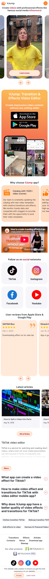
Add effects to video (12, 527)
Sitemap (24, 543)
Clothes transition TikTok (14, 520)
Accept (18, 575)
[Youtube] (35, 563)
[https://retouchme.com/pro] (24, 553)
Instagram (36, 279)
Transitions (13, 537)
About (22, 540)
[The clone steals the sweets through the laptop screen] (15, 156)
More (6, 468)
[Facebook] (28, 563)
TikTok (12, 279)
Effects (26, 537)
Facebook (12, 303)
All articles (25, 434)
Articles (37, 537)
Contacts (11, 540)
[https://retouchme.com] (35, 549)
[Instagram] (21, 563)
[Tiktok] (14, 563)
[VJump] (8, 3)
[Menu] (46, 3)
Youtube (36, 303)
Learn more (24, 73)
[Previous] (21, 82)
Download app (35, 540)
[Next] (28, 82)
